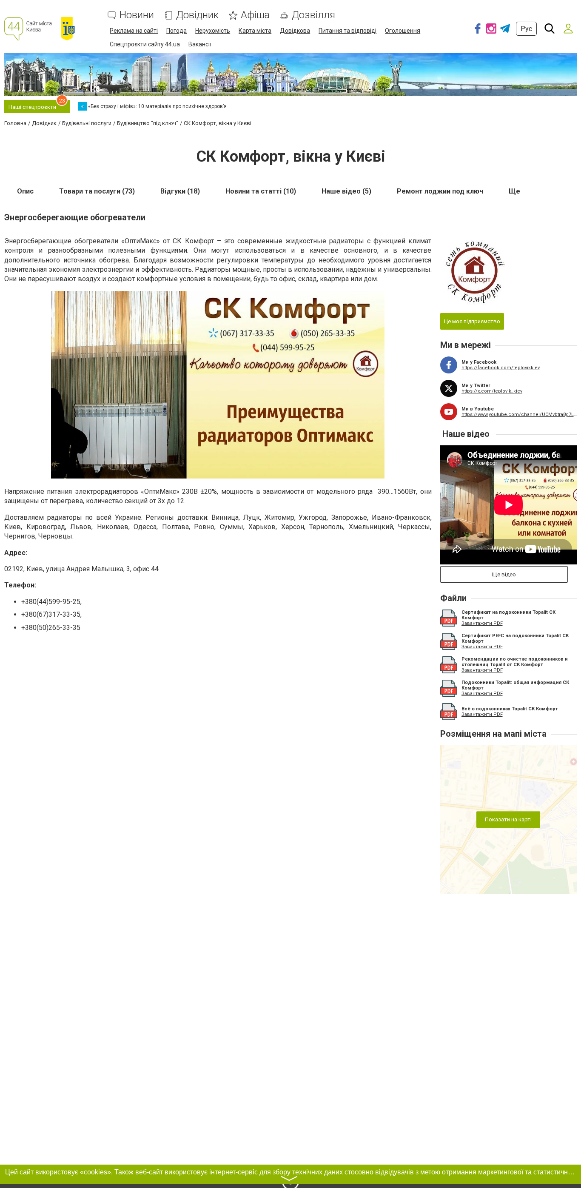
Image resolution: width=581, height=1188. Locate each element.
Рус (526, 29)
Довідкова (295, 30)
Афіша (255, 15)
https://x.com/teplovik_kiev (491, 391)
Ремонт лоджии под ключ (440, 191)
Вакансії (199, 44)
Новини (137, 15)
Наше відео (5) (346, 191)
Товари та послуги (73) (97, 191)
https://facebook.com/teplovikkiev (500, 367)
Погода (176, 30)
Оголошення (402, 30)
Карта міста (255, 30)
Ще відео (504, 574)
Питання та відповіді (347, 30)
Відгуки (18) (180, 191)
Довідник (197, 15)
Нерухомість (212, 30)
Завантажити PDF (482, 623)
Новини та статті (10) (260, 191)
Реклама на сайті (134, 30)
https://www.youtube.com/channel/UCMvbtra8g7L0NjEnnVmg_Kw (519, 414)
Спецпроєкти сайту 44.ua (145, 44)
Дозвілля (313, 15)
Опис (25, 191)
